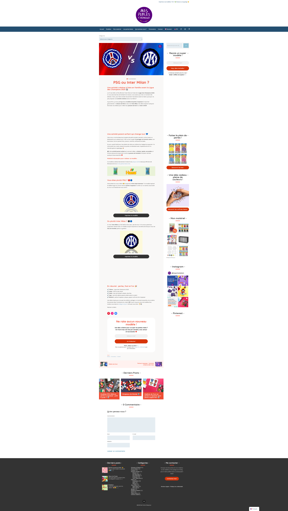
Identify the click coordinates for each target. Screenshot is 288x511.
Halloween (135, 481)
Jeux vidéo (134, 485)
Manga (133, 489)
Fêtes (132, 479)
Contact (160, 29)
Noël (134, 482)
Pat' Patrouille (136, 475)
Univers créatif (135, 494)
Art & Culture (134, 469)
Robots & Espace (135, 490)
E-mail (134, 434)
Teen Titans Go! (137, 478)
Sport (108, 355)
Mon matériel (117, 29)
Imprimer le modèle (131, 215)
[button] (172, 281)
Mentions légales (165, 486)
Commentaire (111, 416)
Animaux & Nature (136, 467)
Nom (108, 434)
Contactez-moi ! (172, 479)
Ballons (108, 356)
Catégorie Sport (122, 304)
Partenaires (152, 29)
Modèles (108, 29)
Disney (134, 473)
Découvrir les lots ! (178, 167)
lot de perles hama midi (123, 163)
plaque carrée (136, 161)
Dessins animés (135, 471)
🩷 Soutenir (168, 29)
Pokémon (135, 477)
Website (109, 441)
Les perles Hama (128, 29)
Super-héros (134, 493)
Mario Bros (135, 486)
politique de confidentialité (139, 347)
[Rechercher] (186, 45)
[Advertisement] (131, 119)
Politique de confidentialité (176, 486)
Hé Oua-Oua (136, 474)
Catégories (102, 35)
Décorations (113, 356)
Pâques (135, 483)
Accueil (102, 29)
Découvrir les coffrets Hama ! (178, 209)
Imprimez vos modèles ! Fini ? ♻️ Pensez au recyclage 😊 (174, 2)
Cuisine (133, 470)
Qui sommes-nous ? (141, 29)
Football (119, 356)
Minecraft (135, 487)
